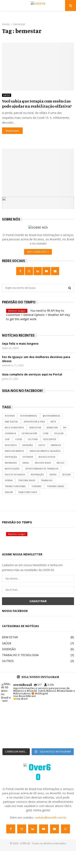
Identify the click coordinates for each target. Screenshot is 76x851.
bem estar (35, 427)
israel (25, 462)
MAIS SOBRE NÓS (36, 251)
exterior (27, 456)
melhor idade (43, 462)
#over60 (10, 415)
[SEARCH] (69, 288)
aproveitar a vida (34, 421)
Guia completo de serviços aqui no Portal (32, 374)
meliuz (60, 462)
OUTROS (8, 661)
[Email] (54, 828)
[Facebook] (10, 828)
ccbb (45, 433)
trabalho (46, 480)
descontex (49, 439)
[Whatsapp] (65, 828)
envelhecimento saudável (45, 451)
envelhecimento (14, 451)
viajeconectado (27, 492)
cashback (10, 433)
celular (58, 433)
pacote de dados (15, 474)
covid (18, 439)
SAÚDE (6, 95)
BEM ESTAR (10, 637)
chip (7, 439)
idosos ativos (47, 456)
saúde (53, 474)
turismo (36, 486)
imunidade (11, 462)
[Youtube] (43, 828)
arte (53, 421)
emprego (56, 445)
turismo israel (55, 486)
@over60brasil (51, 415)
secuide (66, 474)
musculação (12, 468)
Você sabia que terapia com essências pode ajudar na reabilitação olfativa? (37, 103)
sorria (9, 480)
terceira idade (26, 480)
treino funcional (15, 486)
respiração (37, 474)
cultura (33, 439)
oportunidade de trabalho (42, 468)
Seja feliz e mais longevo (20, 343)
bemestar (52, 427)
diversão (27, 445)
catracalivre (29, 433)
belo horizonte (14, 427)
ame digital (11, 421)
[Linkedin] (32, 828)
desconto (11, 445)
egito (42, 445)
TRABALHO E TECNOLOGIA (20, 655)
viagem (9, 492)
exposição (11, 456)
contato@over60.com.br (50, 817)
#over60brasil (28, 415)
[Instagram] (21, 828)
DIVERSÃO (9, 649)
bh (64, 427)
